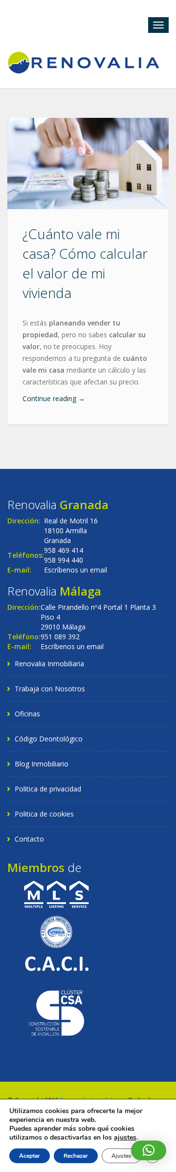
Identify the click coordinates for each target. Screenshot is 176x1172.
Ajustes (121, 1156)
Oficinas (27, 713)
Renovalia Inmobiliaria (49, 663)
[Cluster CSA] (56, 1011)
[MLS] (56, 894)
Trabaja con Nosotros (50, 688)
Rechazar (76, 1156)
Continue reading (53, 398)
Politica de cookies (44, 813)
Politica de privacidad (48, 788)
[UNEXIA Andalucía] (56, 931)
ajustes (125, 1137)
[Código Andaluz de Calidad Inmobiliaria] (56, 962)
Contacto (29, 839)
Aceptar (29, 1156)
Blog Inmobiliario (41, 763)
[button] (148, 1150)
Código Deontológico (49, 738)
